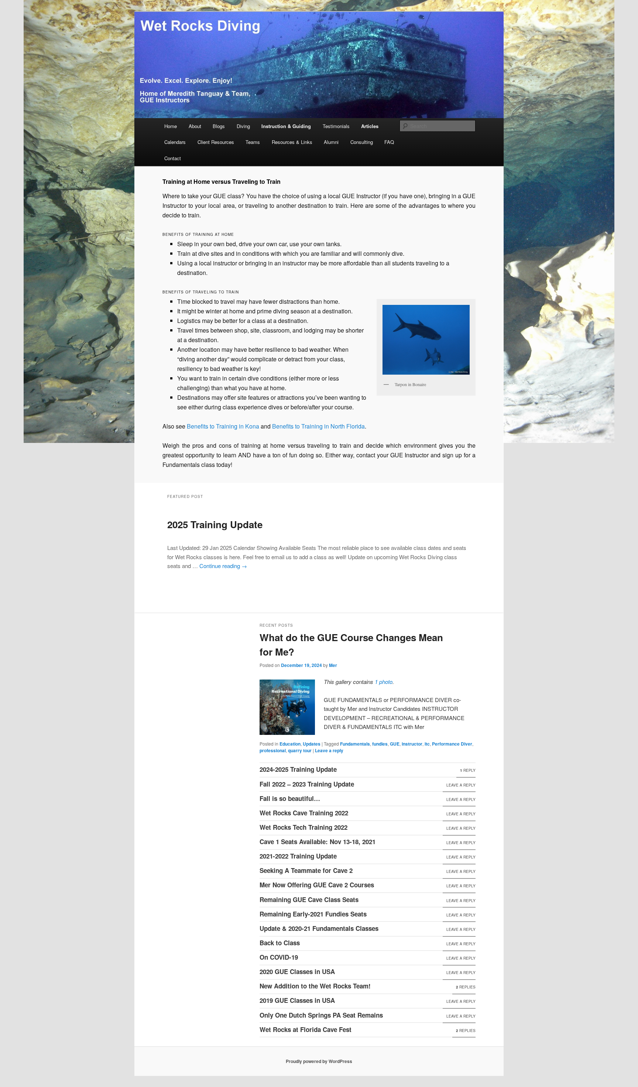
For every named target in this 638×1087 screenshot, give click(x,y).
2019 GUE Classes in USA (297, 1000)
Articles (369, 126)
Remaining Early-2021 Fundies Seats (313, 913)
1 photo (383, 681)
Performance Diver (452, 743)
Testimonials (336, 126)
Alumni (331, 141)
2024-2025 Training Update (298, 769)
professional (273, 750)
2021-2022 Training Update (298, 856)
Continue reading (223, 566)
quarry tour (300, 750)
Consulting (361, 141)
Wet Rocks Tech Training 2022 (303, 827)
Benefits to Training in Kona (223, 426)
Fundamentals (355, 743)
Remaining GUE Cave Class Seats (309, 899)
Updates (311, 743)
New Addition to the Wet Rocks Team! (315, 985)
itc (427, 743)
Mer (333, 665)
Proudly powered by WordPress (319, 1061)
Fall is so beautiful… (290, 798)
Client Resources (216, 141)
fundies (380, 743)
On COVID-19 (279, 957)
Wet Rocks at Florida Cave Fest (305, 1029)
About (195, 126)
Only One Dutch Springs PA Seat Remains (321, 1015)
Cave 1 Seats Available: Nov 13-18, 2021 (317, 841)
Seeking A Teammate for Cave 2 (306, 870)
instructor (412, 743)
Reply (468, 770)
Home (170, 126)
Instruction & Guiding (286, 126)
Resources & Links (292, 141)
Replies (466, 987)
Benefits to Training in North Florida (318, 426)
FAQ (389, 141)
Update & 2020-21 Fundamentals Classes (319, 928)
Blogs (219, 126)
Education (290, 743)
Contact (172, 158)
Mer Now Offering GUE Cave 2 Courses (317, 884)
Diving (243, 126)
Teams (253, 141)
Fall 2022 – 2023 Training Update (307, 784)
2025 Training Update (215, 524)
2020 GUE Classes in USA (297, 971)
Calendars (175, 141)
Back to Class (280, 942)
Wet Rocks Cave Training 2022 (304, 812)
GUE (394, 743)
